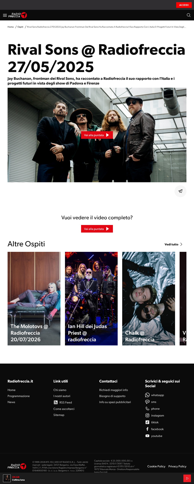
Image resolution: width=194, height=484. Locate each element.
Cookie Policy (156, 466)
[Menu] (5, 15)
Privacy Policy (177, 466)
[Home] (17, 15)
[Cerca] (188, 15)
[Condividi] (180, 191)
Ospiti (20, 26)
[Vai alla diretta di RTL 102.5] (187, 478)
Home (11, 26)
